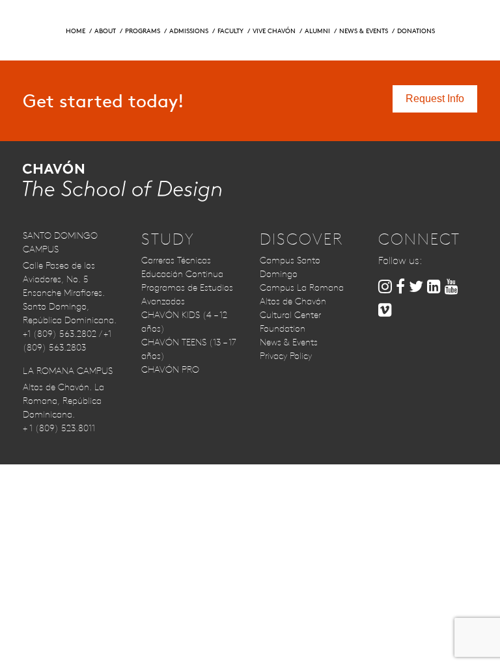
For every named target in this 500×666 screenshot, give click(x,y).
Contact (375, 19)
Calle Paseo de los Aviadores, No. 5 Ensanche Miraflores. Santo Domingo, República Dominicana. (70, 293)
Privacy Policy (286, 356)
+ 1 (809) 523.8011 (59, 428)
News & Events (289, 342)
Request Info (68, 19)
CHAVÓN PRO (170, 369)
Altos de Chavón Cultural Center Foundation (293, 314)
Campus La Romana (302, 287)
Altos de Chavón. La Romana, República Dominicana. (63, 400)
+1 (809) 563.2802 (59, 334)
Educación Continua (182, 274)
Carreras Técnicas (176, 260)
